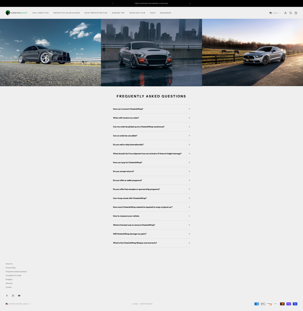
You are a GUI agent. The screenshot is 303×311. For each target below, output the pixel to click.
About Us (9, 264)
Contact (9, 287)
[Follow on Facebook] (7, 295)
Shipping (9, 279)
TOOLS (153, 13)
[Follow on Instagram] (13, 295)
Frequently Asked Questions (16, 272)
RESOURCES (165, 13)
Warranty (9, 283)
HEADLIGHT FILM (137, 13)
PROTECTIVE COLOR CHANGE (66, 13)
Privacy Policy (11, 268)
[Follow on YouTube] (19, 295)
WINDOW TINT (118, 13)
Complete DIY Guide (13, 275)
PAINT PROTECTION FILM (96, 13)
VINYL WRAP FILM (40, 13)
